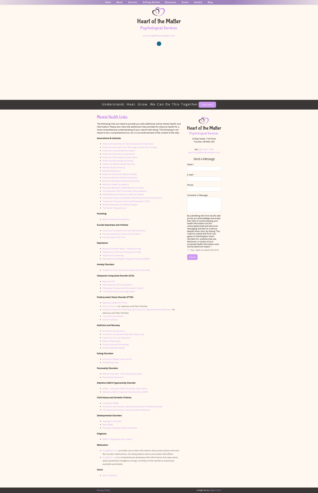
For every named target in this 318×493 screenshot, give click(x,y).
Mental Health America (113, 167)
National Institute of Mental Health (119, 174)
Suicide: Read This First (113, 237)
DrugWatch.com (110, 450)
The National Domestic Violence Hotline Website (126, 409)
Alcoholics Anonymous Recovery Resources (123, 334)
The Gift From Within (112, 316)
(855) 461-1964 (206, 149)
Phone (190, 185)
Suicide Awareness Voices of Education (121, 233)
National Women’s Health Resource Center (123, 187)
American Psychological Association (120, 157)
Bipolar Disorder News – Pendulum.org (121, 248)
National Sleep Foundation (115, 184)
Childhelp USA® (110, 403)
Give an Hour (108, 306)
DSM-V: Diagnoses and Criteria (117, 439)
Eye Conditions (109, 475)
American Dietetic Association (117, 359)
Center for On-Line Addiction (116, 337)
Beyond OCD (108, 281)
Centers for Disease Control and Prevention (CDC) (126, 201)
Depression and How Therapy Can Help (121, 251)
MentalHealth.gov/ (111, 170)
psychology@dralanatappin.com (159, 35)
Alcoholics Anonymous (113, 330)
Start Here (207, 104)
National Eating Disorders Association (121, 180)
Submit (192, 257)
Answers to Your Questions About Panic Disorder (126, 270)
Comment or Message (197, 195)
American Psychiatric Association (118, 153)
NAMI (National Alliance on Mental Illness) (123, 194)
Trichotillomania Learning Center (118, 291)
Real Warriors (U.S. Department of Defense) (148, 309)
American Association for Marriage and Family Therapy (129, 147)
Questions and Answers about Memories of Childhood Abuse (132, 406)
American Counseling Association (118, 150)
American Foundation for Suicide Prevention (124, 230)
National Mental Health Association (119, 177)
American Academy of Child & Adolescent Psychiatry (128, 143)
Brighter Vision (215, 490)
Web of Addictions (111, 341)
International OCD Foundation (117, 284)
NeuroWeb (107, 424)
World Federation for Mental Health (120, 204)
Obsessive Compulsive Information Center (122, 288)
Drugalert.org (109, 457)
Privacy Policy (103, 490)
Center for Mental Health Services (118, 164)
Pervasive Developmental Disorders (119, 427)
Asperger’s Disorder (112, 421)
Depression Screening (113, 255)
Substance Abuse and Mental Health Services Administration (132, 197)
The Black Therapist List (114, 208)
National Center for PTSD (114, 302)
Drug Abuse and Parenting (115, 344)
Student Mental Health (113, 347)
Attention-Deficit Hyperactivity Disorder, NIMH (125, 391)
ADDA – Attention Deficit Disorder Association (124, 388)
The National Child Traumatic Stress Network (124, 191)
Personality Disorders (113, 377)
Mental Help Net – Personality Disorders (122, 373)
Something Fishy (110, 362)
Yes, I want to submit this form (204, 250)
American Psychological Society (117, 160)
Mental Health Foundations (115, 219)
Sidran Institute (110, 319)
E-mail (190, 174)
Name (190, 164)
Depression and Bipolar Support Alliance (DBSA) (126, 258)
